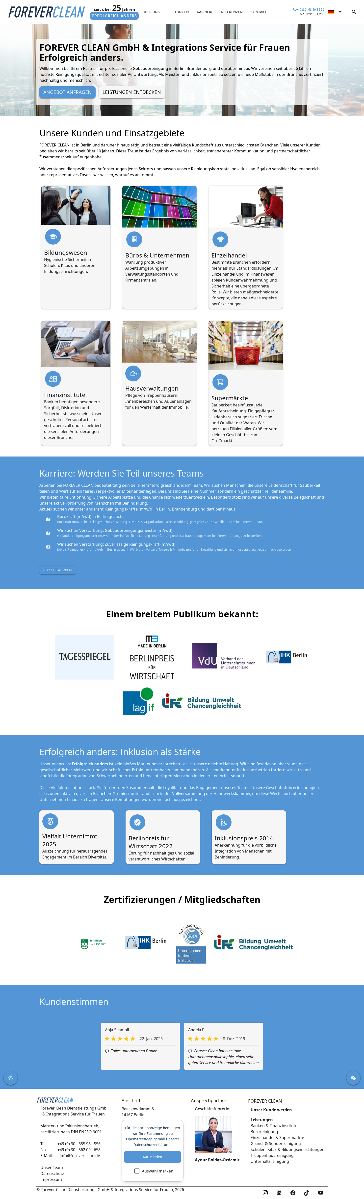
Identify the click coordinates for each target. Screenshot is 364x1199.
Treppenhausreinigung (272, 1155)
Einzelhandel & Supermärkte (277, 1137)
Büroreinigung (264, 1131)
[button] (11, 1078)
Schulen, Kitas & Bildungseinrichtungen (287, 1149)
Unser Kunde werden (271, 1110)
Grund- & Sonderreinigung (276, 1143)
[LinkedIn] (279, 1193)
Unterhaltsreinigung (270, 1161)
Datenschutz (52, 1173)
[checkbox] (152, 1171)
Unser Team (51, 1167)
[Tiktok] (307, 1193)
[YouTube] (321, 1193)
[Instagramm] (265, 1193)
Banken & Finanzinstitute (274, 1125)
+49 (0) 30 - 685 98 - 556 (79, 1143)
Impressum (51, 1179)
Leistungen (262, 1119)
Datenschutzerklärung (152, 1144)
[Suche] (354, 12)
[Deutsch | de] (335, 12)
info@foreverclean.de (80, 1155)
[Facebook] (293, 1193)
